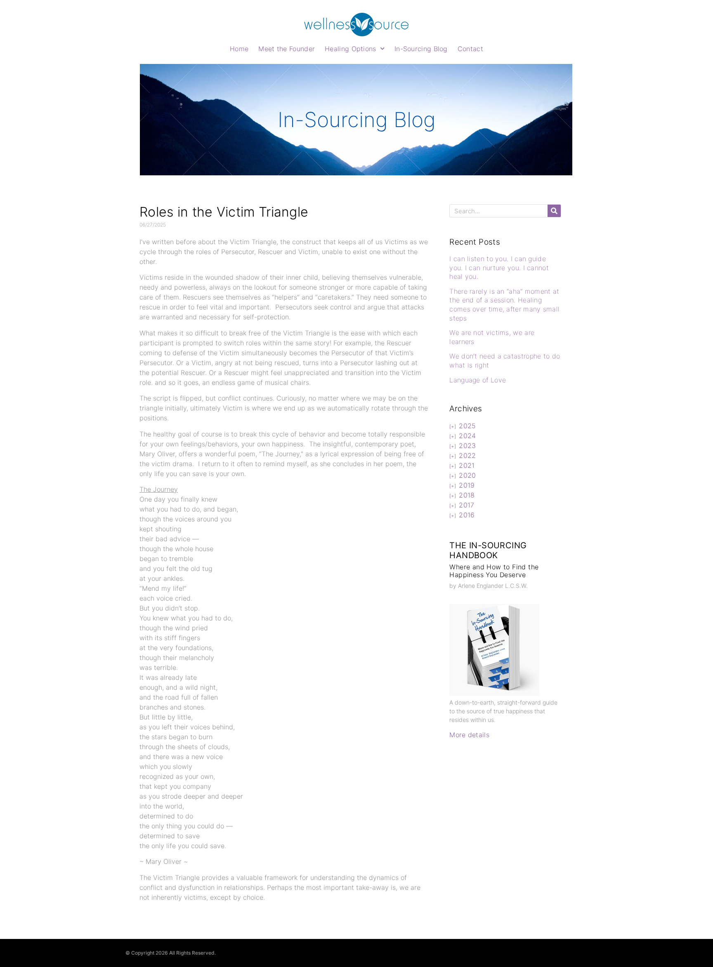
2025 (467, 426)
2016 (467, 515)
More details (469, 735)
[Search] (554, 211)
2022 (467, 455)
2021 (467, 465)
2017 (466, 505)
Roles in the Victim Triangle (223, 212)
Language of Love (477, 380)
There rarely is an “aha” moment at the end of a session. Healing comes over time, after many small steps (504, 304)
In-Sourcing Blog (421, 49)
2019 (467, 485)
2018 (467, 495)
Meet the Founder (286, 49)
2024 (467, 436)
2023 (467, 445)
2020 (467, 475)
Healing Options (350, 49)
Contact (470, 49)
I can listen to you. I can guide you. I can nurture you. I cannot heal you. (499, 268)
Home (239, 49)
